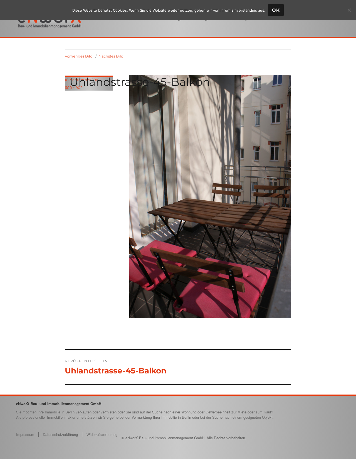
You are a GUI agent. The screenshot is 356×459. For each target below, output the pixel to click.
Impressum (25, 434)
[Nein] (349, 10)
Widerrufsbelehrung (101, 434)
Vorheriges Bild (79, 56)
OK (276, 10)
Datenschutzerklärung (60, 434)
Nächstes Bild (110, 56)
